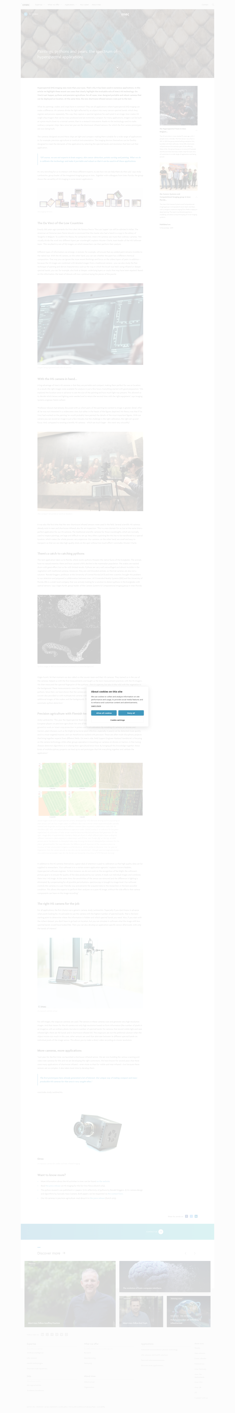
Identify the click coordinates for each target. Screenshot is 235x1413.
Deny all (131, 713)
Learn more (96, 706)
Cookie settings (117, 720)
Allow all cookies (104, 713)
